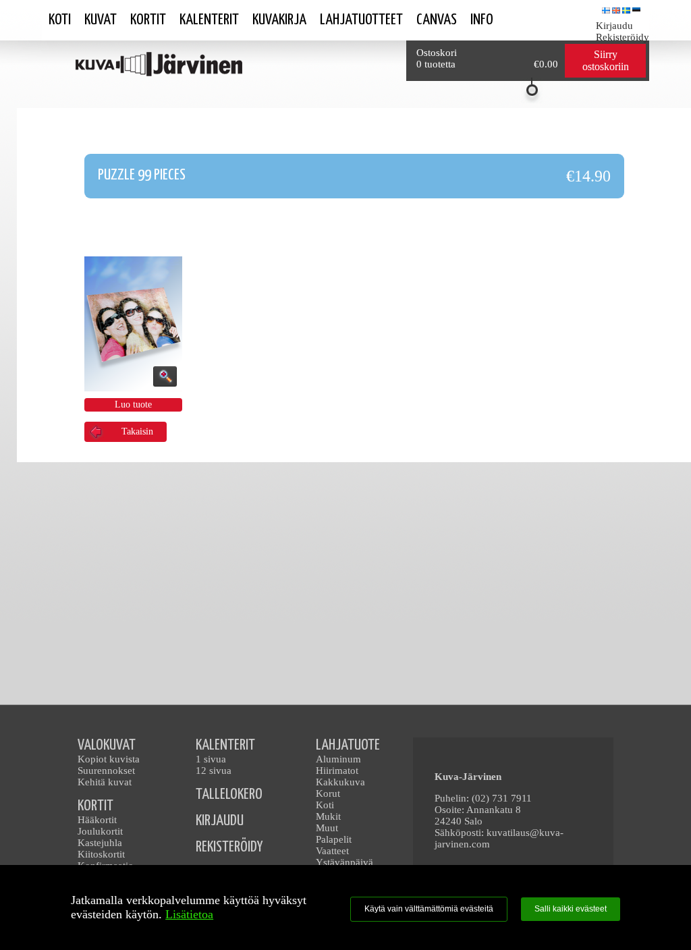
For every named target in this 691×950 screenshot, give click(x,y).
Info (481, 20)
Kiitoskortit (101, 854)
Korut (328, 793)
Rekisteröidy (622, 37)
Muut (327, 827)
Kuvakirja (279, 20)
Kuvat (100, 20)
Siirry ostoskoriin (605, 60)
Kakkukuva (340, 782)
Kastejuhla (100, 842)
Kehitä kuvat (105, 782)
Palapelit (334, 839)
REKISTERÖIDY (229, 847)
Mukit (328, 816)
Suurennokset (106, 770)
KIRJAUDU (220, 821)
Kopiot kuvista (109, 759)
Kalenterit (209, 20)
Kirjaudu (614, 25)
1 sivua (211, 759)
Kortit (148, 20)
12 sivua (213, 770)
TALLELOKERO (229, 794)
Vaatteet (332, 850)
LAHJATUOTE (348, 745)
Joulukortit (100, 831)
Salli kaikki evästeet (570, 909)
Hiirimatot (337, 770)
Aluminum (338, 759)
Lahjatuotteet (361, 20)
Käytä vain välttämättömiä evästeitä (428, 909)
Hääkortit (97, 819)
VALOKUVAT (107, 745)
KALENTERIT (225, 745)
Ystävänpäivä (344, 862)
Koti (60, 20)
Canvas (436, 20)
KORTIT (95, 806)
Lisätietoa (189, 914)
